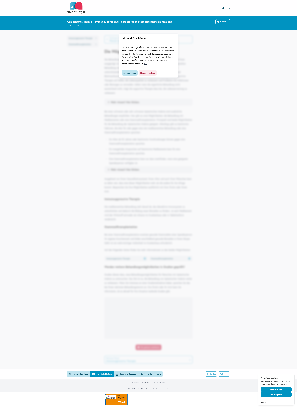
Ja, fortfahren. (129, 73)
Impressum (135, 383)
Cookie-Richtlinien (159, 383)
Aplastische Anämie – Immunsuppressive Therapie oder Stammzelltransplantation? (119, 21)
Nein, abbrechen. (147, 73)
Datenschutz (146, 383)
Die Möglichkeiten (74, 26)
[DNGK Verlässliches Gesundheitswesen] (148, 399)
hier (145, 63)
